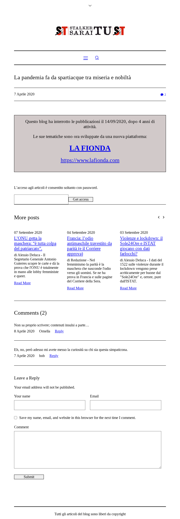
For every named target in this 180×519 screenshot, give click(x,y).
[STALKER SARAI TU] (90, 31)
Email (94, 396)
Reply (59, 331)
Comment (21, 427)
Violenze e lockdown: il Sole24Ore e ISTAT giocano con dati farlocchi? (122, 246)
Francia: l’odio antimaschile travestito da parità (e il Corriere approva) (70, 246)
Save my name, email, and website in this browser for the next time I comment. (77, 418)
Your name (22, 396)
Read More (56, 288)
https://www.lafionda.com (90, 160)
